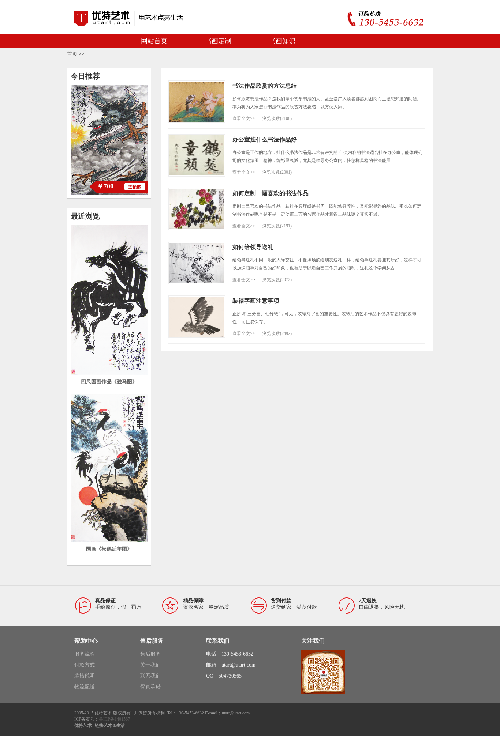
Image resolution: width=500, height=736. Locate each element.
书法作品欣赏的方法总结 (264, 86)
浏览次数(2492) (277, 333)
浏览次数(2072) (277, 279)
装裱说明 (84, 676)
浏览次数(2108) (277, 118)
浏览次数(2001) (277, 172)
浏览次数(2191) (277, 226)
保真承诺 (150, 687)
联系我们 (150, 676)
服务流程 (84, 654)
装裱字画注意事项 (255, 301)
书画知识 (282, 41)
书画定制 (218, 41)
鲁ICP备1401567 (114, 719)
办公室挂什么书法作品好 (264, 139)
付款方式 (84, 665)
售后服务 (150, 654)
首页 (72, 54)
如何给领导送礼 (252, 247)
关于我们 (150, 665)
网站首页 (154, 41)
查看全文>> (243, 118)
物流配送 (84, 687)
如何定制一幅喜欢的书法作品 (270, 193)
